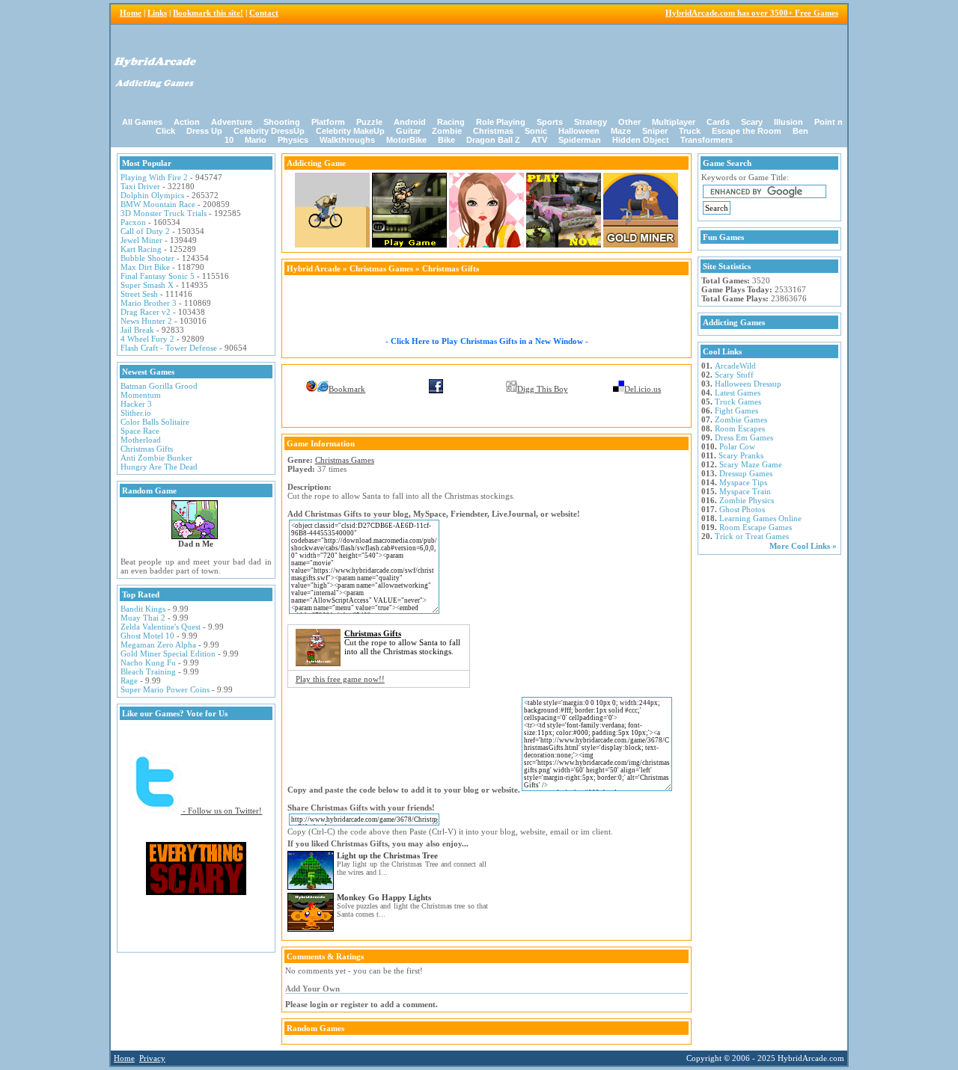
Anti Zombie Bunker (156, 457)
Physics (293, 139)
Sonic (536, 130)
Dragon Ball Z (493, 139)
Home (130, 12)
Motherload (140, 439)
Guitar (408, 130)
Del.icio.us (642, 388)
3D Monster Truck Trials (163, 213)
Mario (255, 139)
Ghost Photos (742, 509)
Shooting (281, 121)
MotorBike (406, 139)
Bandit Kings (142, 608)
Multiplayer (673, 121)
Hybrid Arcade (314, 268)
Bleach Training (148, 671)
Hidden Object (640, 139)
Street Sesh (139, 293)
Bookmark (347, 388)
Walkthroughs (347, 139)
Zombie (447, 130)
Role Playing (500, 121)
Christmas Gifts (146, 448)
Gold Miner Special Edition (168, 653)
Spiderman (579, 139)
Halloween (578, 130)
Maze (621, 130)
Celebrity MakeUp (350, 130)
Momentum (140, 394)
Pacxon (133, 222)
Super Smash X (147, 284)
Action (187, 121)
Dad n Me (195, 543)
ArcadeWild (735, 365)
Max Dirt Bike (145, 266)
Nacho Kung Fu (148, 662)
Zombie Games (741, 419)
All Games (142, 121)
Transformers (706, 139)
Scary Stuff (734, 374)
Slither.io (135, 412)
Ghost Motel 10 (147, 635)
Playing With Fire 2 (154, 177)
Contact (263, 12)
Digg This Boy (542, 388)
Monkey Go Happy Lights (384, 897)
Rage (129, 680)
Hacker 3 (136, 403)
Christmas (493, 130)
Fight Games (736, 410)
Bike (446, 139)
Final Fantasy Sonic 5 (157, 275)
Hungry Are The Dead (159, 466)
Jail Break (137, 329)
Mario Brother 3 (148, 302)
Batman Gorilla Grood (159, 385)
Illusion (788, 121)
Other (629, 121)
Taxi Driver (140, 186)
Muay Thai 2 (142, 617)
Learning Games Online (760, 518)
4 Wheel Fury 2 (147, 338)
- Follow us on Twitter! (221, 810)
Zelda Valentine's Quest (160, 626)
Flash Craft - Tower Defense (168, 347)
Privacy (152, 1058)
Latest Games (737, 392)
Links (157, 12)
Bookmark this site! (208, 12)
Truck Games (738, 401)
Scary (752, 121)
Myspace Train (745, 491)
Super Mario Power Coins (165, 689)
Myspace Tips (743, 482)
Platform (328, 121)
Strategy (590, 121)
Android (410, 121)
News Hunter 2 (146, 320)
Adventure (231, 121)
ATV (539, 139)
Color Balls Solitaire (154, 421)
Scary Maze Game (750, 464)
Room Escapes (740, 428)
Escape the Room (746, 130)
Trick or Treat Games (752, 536)
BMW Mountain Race (157, 204)
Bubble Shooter (147, 257)
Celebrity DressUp (269, 130)
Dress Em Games (744, 437)
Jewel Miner (141, 240)
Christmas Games (381, 268)
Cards (718, 121)
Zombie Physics (746, 500)
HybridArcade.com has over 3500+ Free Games (751, 12)
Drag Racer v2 (145, 311)
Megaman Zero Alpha (158, 644)
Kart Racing (141, 249)
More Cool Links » (803, 545)
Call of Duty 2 (145, 231)
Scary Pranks (740, 455)
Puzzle (369, 121)
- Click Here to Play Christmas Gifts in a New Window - (486, 340)
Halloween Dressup (748, 383)
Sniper (655, 130)
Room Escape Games (755, 527)
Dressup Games (745, 473)
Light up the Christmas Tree (387, 855)
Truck (690, 130)
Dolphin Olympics (152, 195)
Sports (550, 121)
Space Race (139, 430)
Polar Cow (737, 446)
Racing (451, 121)
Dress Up (204, 130)
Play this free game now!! (340, 678)
